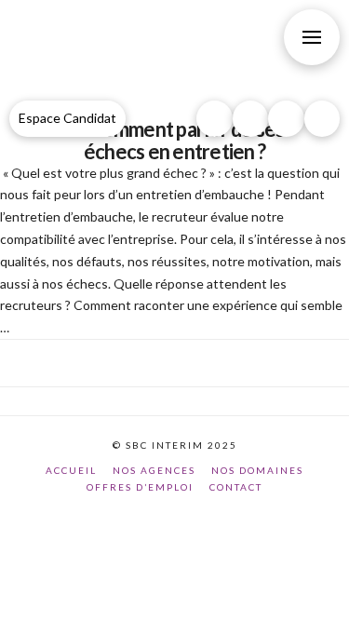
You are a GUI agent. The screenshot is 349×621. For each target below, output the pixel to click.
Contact (235, 487)
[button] (312, 37)
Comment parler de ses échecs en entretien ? (184, 140)
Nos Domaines (257, 470)
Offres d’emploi (140, 487)
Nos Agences (154, 470)
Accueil (71, 470)
